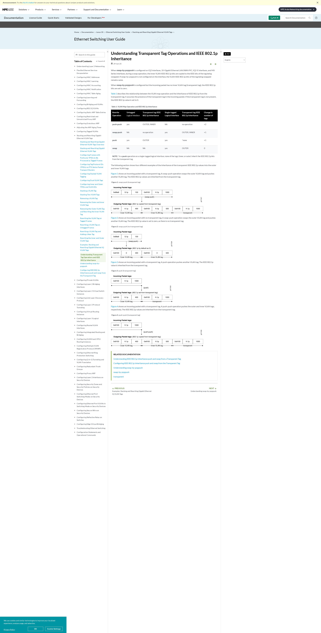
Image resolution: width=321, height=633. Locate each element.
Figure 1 (114, 173)
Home (76, 32)
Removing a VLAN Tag (89, 198)
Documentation (13, 17)
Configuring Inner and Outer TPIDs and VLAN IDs (91, 185)
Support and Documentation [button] (96, 10)
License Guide (35, 18)
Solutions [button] (23, 10)
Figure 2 (114, 218)
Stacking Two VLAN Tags (90, 195)
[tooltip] (227, 54)
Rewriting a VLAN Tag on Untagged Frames (90, 226)
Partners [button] (71, 10)
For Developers (96, 18)
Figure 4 (114, 306)
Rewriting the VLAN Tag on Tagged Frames (91, 219)
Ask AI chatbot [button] (28, 3)
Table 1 (114, 93)
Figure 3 (114, 262)
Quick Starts (53, 18)
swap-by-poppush (121, 372)
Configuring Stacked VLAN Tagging (91, 175)
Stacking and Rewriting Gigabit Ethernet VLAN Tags (92, 149)
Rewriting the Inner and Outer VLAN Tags (92, 239)
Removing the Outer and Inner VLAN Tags (92, 203)
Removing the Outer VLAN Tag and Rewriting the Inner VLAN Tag (92, 211)
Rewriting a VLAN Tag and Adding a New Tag (90, 232)
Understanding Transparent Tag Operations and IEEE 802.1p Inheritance (91, 257)
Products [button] (39, 10)
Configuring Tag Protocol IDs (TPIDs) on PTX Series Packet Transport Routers (91, 167)
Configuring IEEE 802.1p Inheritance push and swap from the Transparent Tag (93, 273)
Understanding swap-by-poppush (90, 264)
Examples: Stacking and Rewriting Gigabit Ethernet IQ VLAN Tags (92, 247)
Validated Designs (73, 18)
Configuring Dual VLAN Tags (91, 180)
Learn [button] (119, 10)
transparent (118, 376)
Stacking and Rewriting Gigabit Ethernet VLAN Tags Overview (92, 143)
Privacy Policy (9, 629)
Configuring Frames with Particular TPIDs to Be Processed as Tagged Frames (91, 158)
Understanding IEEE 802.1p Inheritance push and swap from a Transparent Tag (147, 359)
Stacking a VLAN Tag (88, 191)
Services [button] (55, 10)
